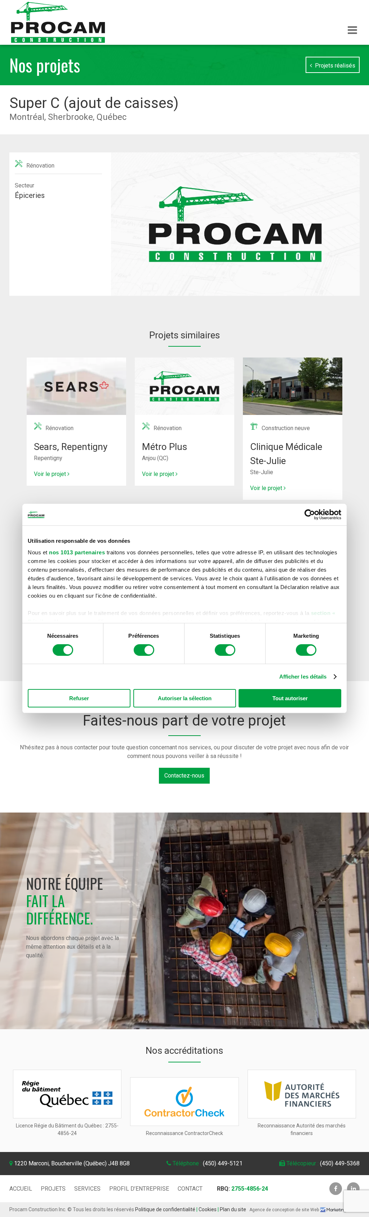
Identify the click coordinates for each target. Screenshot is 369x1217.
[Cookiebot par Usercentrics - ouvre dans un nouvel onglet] (309, 514)
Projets (53, 1188)
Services (87, 1188)
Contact (190, 1188)
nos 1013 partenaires (77, 552)
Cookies (208, 1209)
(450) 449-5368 (340, 1163)
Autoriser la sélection (185, 698)
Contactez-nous (184, 775)
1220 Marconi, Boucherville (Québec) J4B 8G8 (72, 1163)
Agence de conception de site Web (284, 1209)
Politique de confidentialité (165, 1209)
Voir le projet (50, 474)
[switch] (144, 650)
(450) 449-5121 (223, 1163)
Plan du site (233, 1209)
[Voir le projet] (76, 361)
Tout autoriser (290, 698)
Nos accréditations (184, 1050)
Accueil (20, 1188)
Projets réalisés (333, 65)
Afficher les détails (303, 677)
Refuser (79, 698)
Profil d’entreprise (139, 1188)
